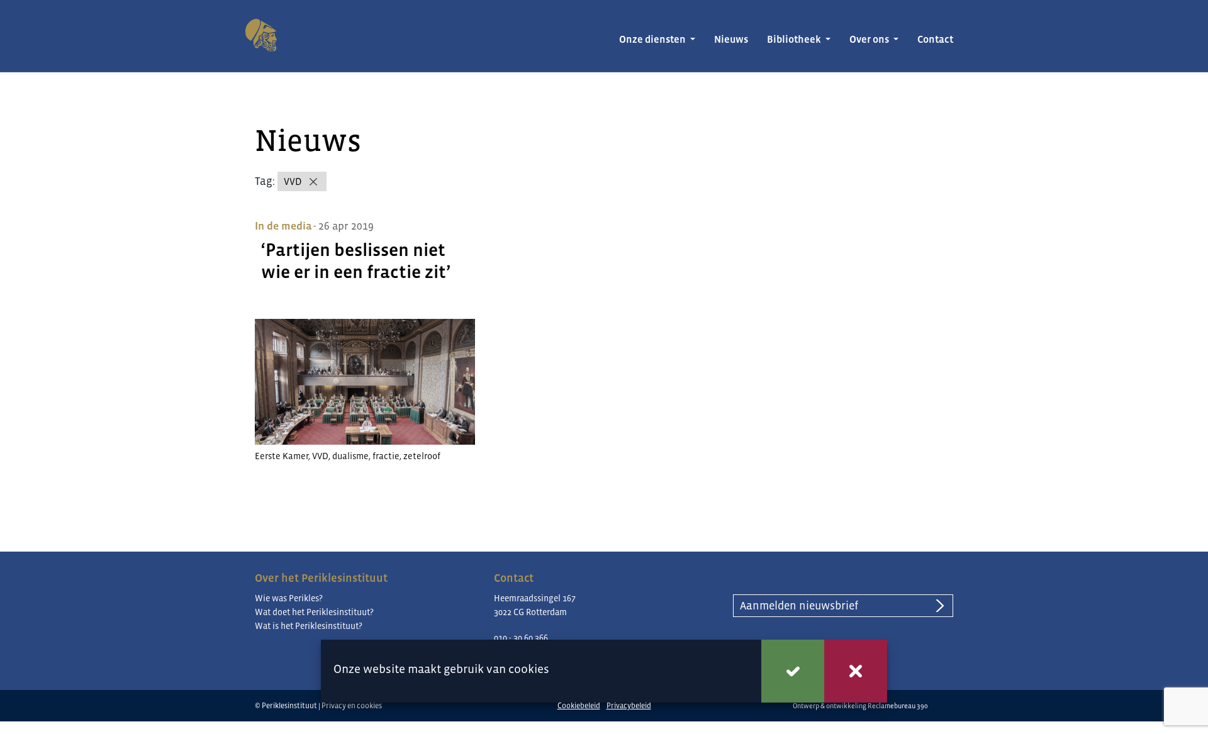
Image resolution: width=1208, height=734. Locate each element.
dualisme (350, 456)
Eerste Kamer (281, 456)
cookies (528, 669)
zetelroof (421, 456)
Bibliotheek (795, 39)
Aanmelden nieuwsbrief (799, 605)
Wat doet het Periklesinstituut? (314, 612)
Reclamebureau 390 (898, 705)
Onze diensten (653, 39)
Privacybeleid (629, 705)
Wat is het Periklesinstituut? (308, 626)
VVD (292, 181)
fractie (386, 456)
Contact (935, 39)
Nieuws (731, 39)
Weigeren (855, 671)
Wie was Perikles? (289, 598)
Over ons (870, 39)
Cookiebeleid (578, 705)
